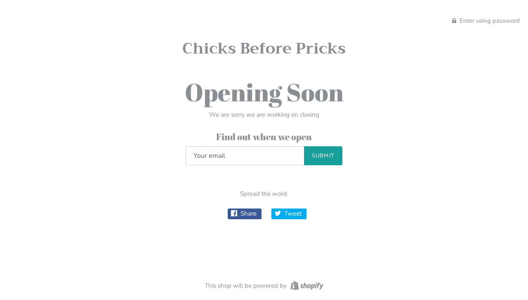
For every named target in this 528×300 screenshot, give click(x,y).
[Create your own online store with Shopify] (305, 285)
